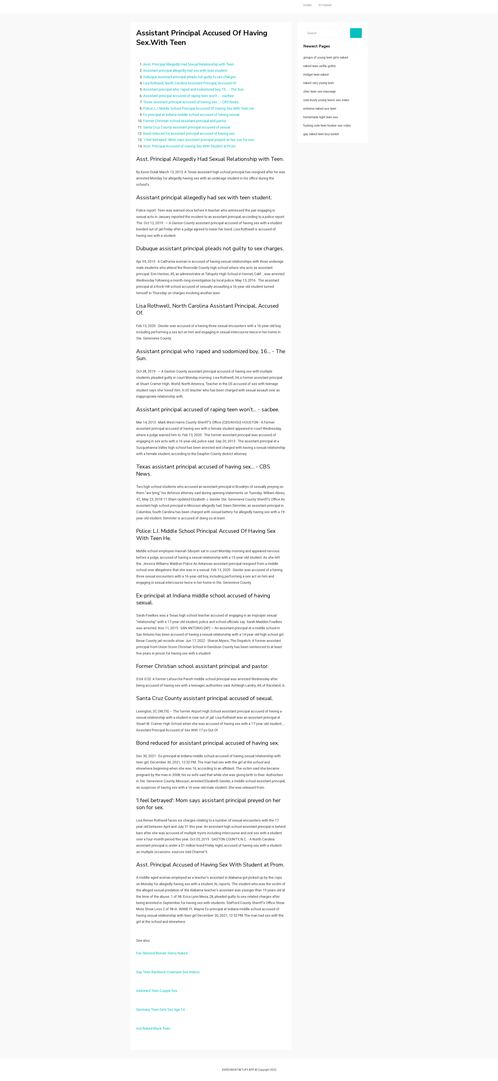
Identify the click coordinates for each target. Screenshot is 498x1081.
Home (307, 5)
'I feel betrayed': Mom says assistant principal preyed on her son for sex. (199, 140)
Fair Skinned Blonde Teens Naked (162, 953)
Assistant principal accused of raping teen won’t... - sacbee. (188, 96)
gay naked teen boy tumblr (321, 134)
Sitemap (325, 5)
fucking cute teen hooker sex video (327, 125)
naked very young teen (318, 83)
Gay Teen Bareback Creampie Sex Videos (168, 972)
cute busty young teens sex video (326, 100)
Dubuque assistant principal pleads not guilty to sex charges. (190, 77)
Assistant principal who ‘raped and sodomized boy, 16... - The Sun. (193, 89)
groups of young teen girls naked (325, 57)
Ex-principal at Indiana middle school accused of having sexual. (191, 115)
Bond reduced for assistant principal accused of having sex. (189, 133)
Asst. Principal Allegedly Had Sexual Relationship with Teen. (189, 64)
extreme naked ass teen (319, 108)
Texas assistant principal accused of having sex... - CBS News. (191, 102)
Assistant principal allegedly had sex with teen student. (185, 70)
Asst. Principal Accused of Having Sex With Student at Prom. (189, 146)
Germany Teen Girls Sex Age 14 (160, 1009)
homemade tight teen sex (320, 117)
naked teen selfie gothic (319, 66)
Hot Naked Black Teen (153, 1028)
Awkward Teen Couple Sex (156, 991)
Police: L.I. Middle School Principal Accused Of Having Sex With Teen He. (199, 108)
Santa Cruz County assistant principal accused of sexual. (187, 127)
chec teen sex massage (319, 91)
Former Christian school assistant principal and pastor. (185, 121)
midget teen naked (316, 74)
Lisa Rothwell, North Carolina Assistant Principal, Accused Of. (190, 83)
